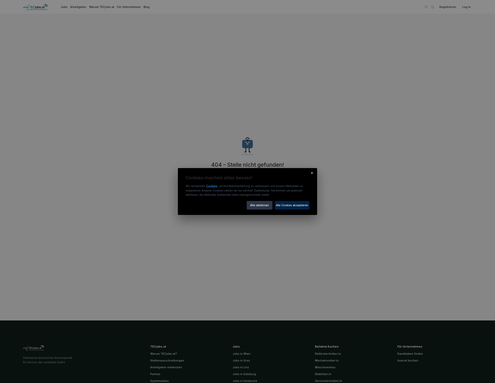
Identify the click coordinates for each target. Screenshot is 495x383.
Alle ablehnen (259, 205)
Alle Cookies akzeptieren (292, 205)
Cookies (211, 186)
